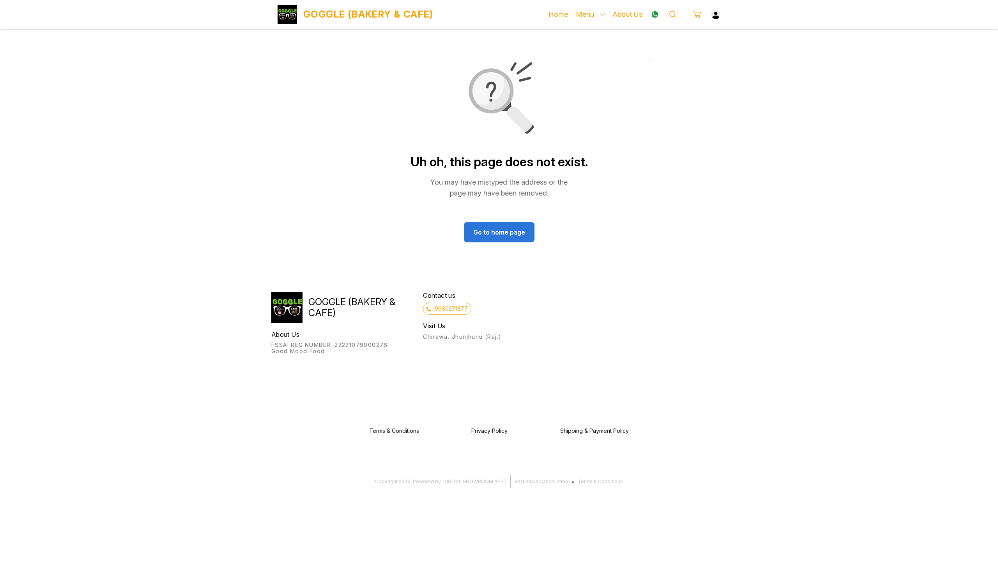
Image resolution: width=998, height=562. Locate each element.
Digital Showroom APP (473, 481)
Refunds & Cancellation (541, 481)
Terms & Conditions (600, 481)
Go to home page (499, 232)
